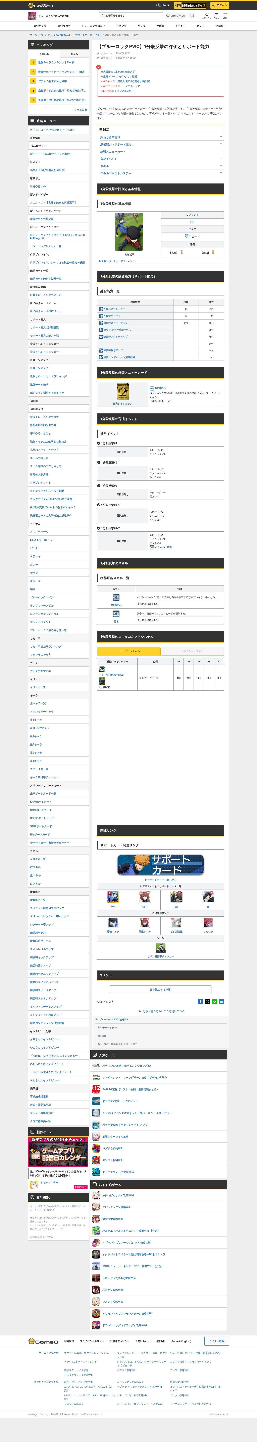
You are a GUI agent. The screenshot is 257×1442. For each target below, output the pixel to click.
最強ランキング (39, 368)
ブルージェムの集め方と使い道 (48, 630)
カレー (34, 564)
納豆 (32, 589)
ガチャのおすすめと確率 (52, 81)
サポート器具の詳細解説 (44, 327)
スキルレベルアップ (42, 949)
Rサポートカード (40, 834)
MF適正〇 (160, 388)
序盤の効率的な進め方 (43, 425)
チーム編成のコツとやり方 (45, 466)
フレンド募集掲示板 (42, 1113)
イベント (180, 26)
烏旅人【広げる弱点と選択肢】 (134, 81)
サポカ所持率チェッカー (160, 956)
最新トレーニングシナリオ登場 (120, 76)
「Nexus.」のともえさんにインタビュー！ (55, 1055)
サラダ (34, 572)
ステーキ (35, 556)
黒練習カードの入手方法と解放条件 (51, 515)
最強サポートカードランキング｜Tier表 (61, 72)
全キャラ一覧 (38, 703)
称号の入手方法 (39, 474)
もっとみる (80, 109)
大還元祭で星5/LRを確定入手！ (120, 71)
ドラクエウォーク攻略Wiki (78, 1375)
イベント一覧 (38, 687)
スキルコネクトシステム (115, 173)
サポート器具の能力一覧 (44, 335)
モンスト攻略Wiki (179, 1370)
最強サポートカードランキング (48, 376)
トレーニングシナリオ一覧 (45, 246)
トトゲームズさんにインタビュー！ (51, 1072)
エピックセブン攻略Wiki (130, 1382)
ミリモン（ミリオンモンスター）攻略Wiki (140, 1404)
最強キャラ (40, 26)
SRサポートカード (41, 826)
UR (113, 906)
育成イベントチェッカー (44, 352)
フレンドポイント (40, 622)
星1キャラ (36, 761)
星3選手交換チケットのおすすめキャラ (53, 507)
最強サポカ (64, 26)
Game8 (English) (181, 1341)
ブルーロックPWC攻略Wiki (114, 1019)
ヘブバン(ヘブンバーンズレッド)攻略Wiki (139, 1387)
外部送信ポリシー (119, 1341)
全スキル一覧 (38, 859)
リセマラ (121, 26)
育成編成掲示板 (39, 1096)
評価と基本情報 (110, 137)
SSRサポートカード (42, 818)
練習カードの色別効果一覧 (45, 278)
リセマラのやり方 (40, 654)
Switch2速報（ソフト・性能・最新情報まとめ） (196, 1353)
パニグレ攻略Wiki (179, 1395)
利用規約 (69, 1341)
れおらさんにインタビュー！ (47, 1064)
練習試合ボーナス (40, 941)
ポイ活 (165, 5)
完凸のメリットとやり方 (44, 449)
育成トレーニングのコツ (44, 417)
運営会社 (160, 1341)
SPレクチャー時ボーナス (117, 329)
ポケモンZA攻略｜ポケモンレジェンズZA (86, 1353)
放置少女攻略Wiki (179, 1382)
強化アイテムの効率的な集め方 (48, 441)
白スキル (35, 883)
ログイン (222, 5)
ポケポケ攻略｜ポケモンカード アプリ (191, 1361)
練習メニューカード (113, 151)
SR (176, 906)
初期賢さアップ (112, 315)
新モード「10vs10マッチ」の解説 (50, 154)
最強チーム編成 (39, 384)
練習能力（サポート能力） (117, 144)
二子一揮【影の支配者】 (112, 675)
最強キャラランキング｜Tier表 (56, 62)
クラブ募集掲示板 (40, 1121)
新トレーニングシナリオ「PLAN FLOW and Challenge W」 (57, 236)
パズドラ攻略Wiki (126, 1370)
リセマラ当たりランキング (45, 646)
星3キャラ (36, 744)
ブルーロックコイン (42, 597)
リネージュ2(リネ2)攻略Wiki (132, 1395)
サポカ (160, 26)
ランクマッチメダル (42, 605)
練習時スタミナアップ (116, 336)
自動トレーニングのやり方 (45, 295)
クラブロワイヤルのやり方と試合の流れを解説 (57, 262)
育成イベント (108, 159)
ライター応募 (216, 1341)
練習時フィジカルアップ (44, 982)
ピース (34, 548)
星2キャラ (36, 752)
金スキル (35, 875)
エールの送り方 (39, 458)
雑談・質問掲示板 (40, 1104)
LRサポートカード (41, 801)
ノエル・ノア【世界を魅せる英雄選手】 (53, 202)
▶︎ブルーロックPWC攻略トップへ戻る (52, 130)
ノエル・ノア (132, 86)
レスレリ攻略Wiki (73, 1404)
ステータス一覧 (39, 769)
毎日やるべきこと (40, 433)
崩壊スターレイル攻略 (76, 1370)
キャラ (141, 26)
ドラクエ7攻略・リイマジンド (80, 1361)
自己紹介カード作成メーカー (47, 311)
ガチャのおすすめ (40, 671)
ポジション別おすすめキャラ (47, 392)
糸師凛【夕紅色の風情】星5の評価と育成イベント (63, 100)
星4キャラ (36, 736)
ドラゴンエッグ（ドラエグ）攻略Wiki (190, 1404)
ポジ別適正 (176, 931)
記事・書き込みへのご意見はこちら (164, 1011)
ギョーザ (35, 581)
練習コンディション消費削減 (119, 357)
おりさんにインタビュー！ (45, 1039)
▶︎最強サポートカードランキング (117, 261)
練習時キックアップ (42, 957)
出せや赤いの (124, 91)
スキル (104, 166)
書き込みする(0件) (160, 989)
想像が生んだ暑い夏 (42, 219)
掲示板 (219, 26)
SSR (144, 906)
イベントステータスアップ (45, 1006)
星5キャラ (36, 720)
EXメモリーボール (41, 540)
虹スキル (35, 867)
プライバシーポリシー (92, 1341)
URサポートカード (41, 810)
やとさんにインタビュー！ (45, 1047)
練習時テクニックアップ (44, 973)
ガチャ (201, 26)
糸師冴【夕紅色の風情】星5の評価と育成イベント (63, 90)
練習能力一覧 (38, 900)
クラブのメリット (40, 482)
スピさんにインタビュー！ (45, 1080)
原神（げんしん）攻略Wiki (78, 1382)
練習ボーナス (38, 932)
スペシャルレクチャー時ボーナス (49, 916)
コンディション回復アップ (45, 1015)
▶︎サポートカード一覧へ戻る (160, 880)
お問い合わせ (142, 1341)
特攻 (169, 547)
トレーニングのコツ (93, 26)
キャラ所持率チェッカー (44, 777)
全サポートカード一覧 (43, 793)
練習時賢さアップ (113, 350)
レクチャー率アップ (42, 924)
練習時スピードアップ (116, 322)
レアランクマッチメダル (44, 614)
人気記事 (44, 54)
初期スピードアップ (114, 308)
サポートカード (110, 1027)
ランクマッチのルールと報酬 (47, 491)
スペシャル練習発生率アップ (47, 908)
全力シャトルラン (122, 403)
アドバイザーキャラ (42, 711)
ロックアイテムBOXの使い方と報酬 (51, 499)
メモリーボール (39, 531)
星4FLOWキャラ (40, 728)
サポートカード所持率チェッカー (49, 842)
